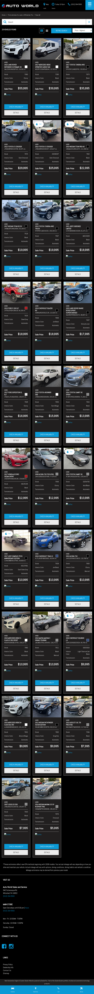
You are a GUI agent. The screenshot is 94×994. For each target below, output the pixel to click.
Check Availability (16, 107)
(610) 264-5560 (9, 896)
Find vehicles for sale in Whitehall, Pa (20, 15)
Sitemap (6, 973)
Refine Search (61, 30)
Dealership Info (8, 967)
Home (4, 15)
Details (16, 112)
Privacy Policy (8, 964)
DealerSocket (59, 981)
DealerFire (44, 981)
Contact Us (7, 970)
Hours (27, 908)
